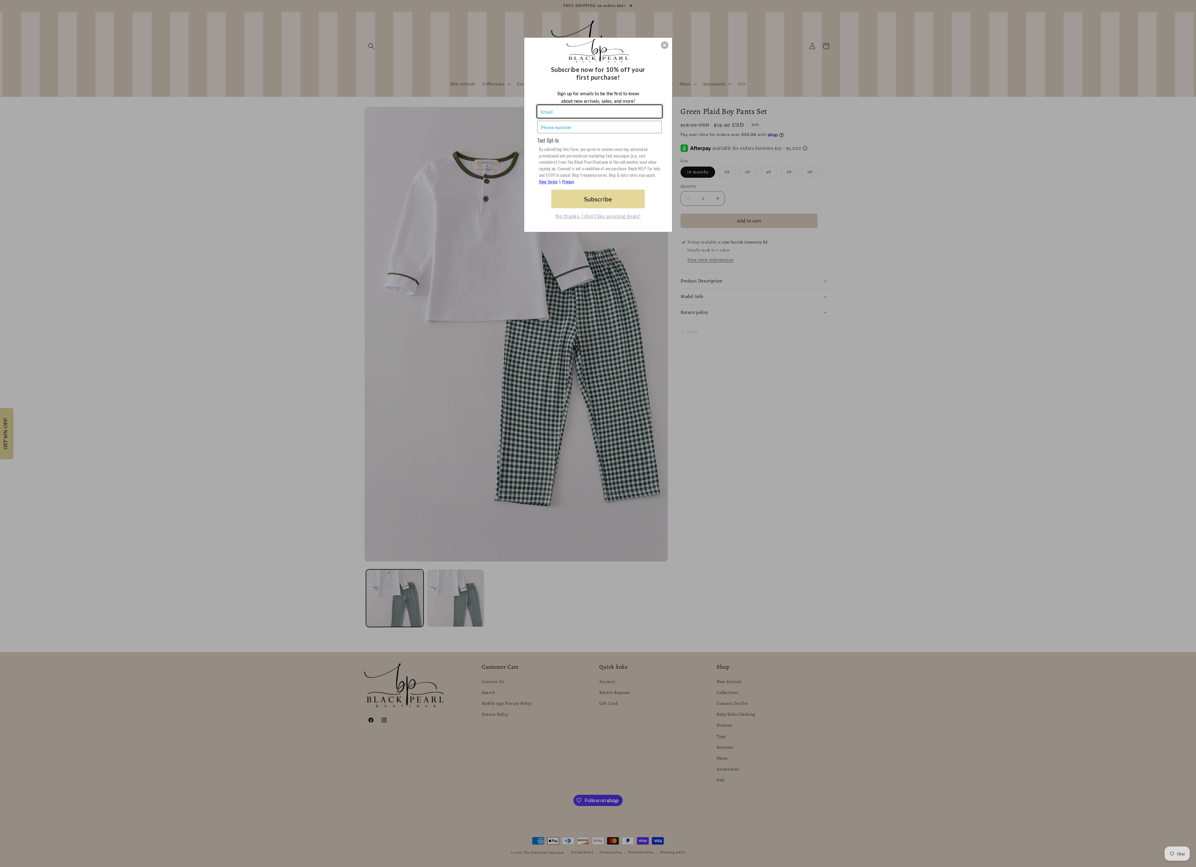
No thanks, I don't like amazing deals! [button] (598, 216)
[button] (664, 45)
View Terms (548, 181)
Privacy (568, 181)
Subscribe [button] (598, 199)
